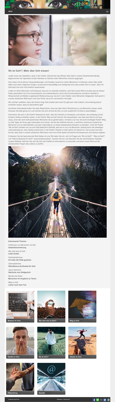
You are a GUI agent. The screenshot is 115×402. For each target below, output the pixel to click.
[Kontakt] (51, 377)
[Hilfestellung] (20, 377)
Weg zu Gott (74, 320)
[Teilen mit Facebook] (94, 399)
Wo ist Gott (13, 127)
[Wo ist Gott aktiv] (101, 399)
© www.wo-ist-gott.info (13, 399)
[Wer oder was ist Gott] (51, 304)
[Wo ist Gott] (51, 340)
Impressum (59, 399)
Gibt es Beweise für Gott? (22, 138)
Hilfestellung (13, 393)
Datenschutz (66, 399)
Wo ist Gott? (44, 357)
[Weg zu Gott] (57, 192)
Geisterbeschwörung (17, 247)
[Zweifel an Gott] (20, 340)
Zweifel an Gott (61, 130)
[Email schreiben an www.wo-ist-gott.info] (108, 399)
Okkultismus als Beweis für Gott (21, 266)
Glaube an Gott (76, 357)
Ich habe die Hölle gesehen (19, 260)
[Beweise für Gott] (20, 304)
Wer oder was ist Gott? (47, 320)
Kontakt (42, 393)
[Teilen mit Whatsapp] (97, 399)
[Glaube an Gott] (82, 340)
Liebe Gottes (13, 253)
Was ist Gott (51, 117)
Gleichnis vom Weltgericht (19, 272)
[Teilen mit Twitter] (104, 399)
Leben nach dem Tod (17, 285)
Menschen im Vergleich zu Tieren (22, 278)
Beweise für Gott (42, 114)
